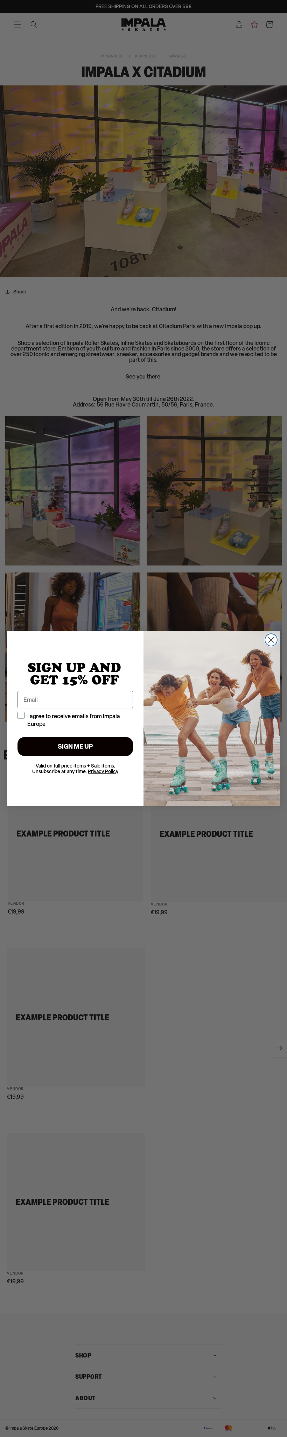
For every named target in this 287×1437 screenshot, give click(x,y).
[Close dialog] (271, 640)
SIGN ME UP (75, 746)
